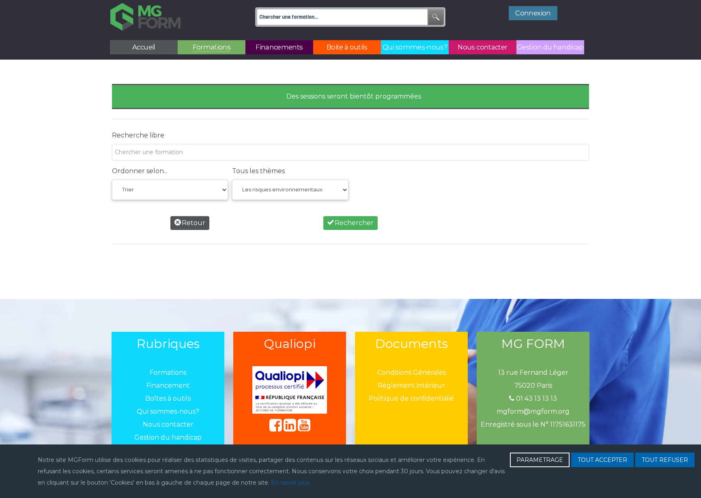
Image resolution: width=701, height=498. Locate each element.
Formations (168, 372)
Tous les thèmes (258, 171)
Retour (192, 223)
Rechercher (353, 223)
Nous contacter (168, 424)
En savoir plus (290, 482)
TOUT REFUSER (665, 460)
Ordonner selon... (140, 171)
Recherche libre (138, 135)
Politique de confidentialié (411, 398)
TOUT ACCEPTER (602, 460)
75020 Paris (533, 385)
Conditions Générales (411, 372)
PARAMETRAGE (539, 460)
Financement (168, 385)
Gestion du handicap (168, 437)
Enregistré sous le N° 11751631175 (533, 424)
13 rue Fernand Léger (533, 372)
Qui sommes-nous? (168, 411)
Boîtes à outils (168, 398)
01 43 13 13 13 (535, 398)
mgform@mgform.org (533, 411)
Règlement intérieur (411, 385)
